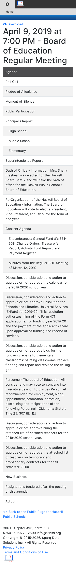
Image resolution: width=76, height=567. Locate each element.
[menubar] (13, 4)
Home (10, 11)
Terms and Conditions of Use (25, 552)
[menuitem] (7, 4)
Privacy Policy (14, 547)
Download (14, 24)
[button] (7, 4)
